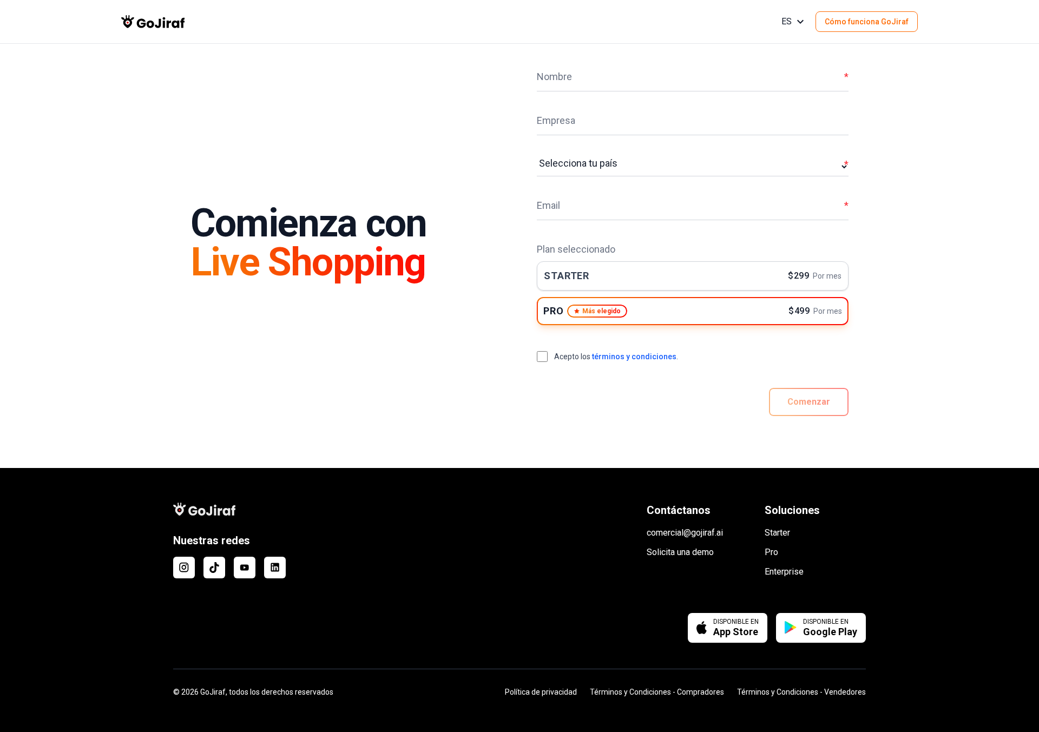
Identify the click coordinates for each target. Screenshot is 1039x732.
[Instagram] (184, 567)
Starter (777, 532)
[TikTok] (214, 567)
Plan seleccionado (576, 249)
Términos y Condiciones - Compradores (657, 692)
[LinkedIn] (275, 567)
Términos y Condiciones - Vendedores (801, 692)
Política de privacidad (541, 692)
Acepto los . (616, 356)
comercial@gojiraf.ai (685, 532)
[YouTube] (244, 567)
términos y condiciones (634, 356)
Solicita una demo (680, 552)
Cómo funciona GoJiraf (867, 21)
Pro (771, 552)
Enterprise (784, 571)
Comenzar (808, 402)
